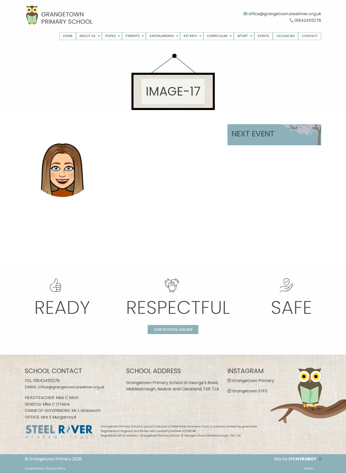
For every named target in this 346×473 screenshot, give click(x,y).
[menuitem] (68, 36)
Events (263, 36)
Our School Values (173, 329)
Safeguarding (161, 36)
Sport (242, 36)
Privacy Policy (55, 468)
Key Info (190, 36)
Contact (310, 36)
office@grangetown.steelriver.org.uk (284, 14)
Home (67, 36)
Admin (309, 468)
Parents (133, 36)
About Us (87, 36)
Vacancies (285, 36)
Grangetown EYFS (249, 391)
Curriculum (217, 36)
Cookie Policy (34, 468)
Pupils (110, 36)
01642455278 (307, 20)
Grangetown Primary (252, 381)
